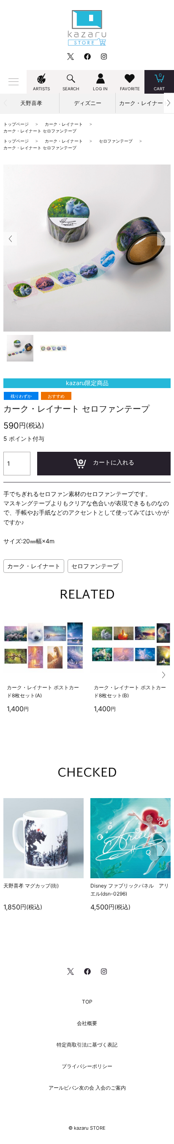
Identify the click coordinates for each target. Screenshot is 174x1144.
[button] (169, 103)
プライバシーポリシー (87, 1066)
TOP (87, 1001)
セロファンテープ (95, 565)
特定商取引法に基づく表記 (87, 1044)
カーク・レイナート (33, 565)
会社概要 (87, 1023)
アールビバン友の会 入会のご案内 (87, 1088)
